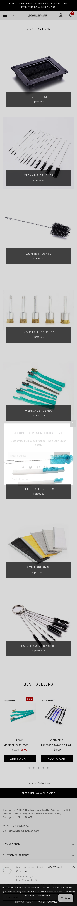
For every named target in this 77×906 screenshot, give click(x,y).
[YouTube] (53, 467)
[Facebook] (23, 467)
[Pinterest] (38, 467)
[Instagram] (45, 467)
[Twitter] (30, 467)
